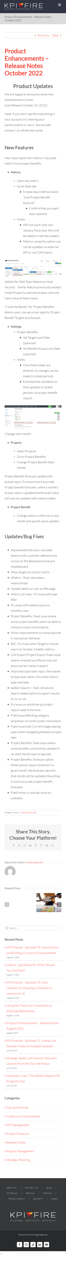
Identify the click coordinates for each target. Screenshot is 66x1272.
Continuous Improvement (23, 1116)
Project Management (20, 1151)
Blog (23, 812)
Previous (43, 35)
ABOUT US (11, 1187)
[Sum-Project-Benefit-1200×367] (33, 261)
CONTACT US (31, 1187)
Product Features (17, 1134)
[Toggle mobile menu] (59, 4)
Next (55, 35)
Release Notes (30, 812)
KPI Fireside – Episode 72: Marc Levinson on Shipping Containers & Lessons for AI (29, 987)
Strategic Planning (18, 1160)
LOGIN (54, 1198)
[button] (7, 904)
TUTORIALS (11, 1193)
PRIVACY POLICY (16, 1198)
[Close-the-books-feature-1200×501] (33, 407)
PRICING (30, 1193)
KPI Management (17, 1125)
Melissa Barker (35, 862)
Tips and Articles (17, 1107)
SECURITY (38, 1198)
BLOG (49, 1187)
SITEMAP (47, 1193)
